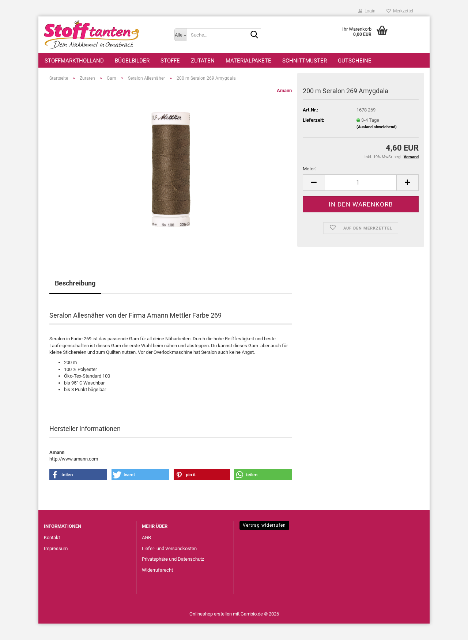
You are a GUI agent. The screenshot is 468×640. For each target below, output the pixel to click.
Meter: (309, 168)
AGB (146, 537)
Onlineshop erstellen (210, 614)
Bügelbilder (132, 60)
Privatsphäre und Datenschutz (173, 559)
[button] (314, 182)
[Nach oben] (448, 629)
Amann (284, 90)
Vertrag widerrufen (264, 525)
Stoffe (170, 60)
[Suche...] (254, 35)
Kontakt (52, 537)
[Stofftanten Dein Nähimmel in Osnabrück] (103, 34)
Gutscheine (354, 60)
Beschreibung (75, 283)
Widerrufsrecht (157, 570)
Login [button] (368, 11)
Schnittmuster (304, 60)
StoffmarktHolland (74, 60)
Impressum (56, 548)
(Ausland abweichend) (376, 127)
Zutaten (203, 60)
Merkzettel (402, 11)
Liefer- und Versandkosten (169, 548)
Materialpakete (248, 60)
